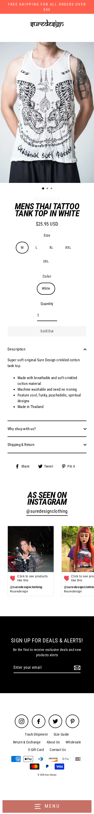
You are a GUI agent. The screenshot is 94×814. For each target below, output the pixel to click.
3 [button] (52, 189)
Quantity (47, 303)
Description (16, 349)
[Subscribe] (76, 668)
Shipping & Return (21, 444)
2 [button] (48, 189)
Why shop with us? (22, 429)
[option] (47, 112)
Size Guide (61, 734)
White (46, 288)
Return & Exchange (27, 742)
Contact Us (58, 750)
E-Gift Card (36, 750)
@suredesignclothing (46, 511)
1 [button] (43, 188)
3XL (46, 261)
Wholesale (73, 742)
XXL (68, 247)
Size (47, 235)
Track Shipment (36, 734)
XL (51, 247)
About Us (53, 742)
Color (47, 276)
